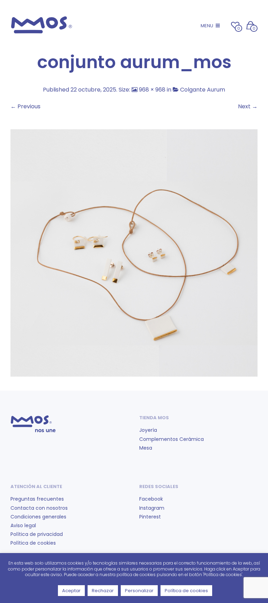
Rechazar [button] (103, 590)
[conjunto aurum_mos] (134, 252)
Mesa (145, 447)
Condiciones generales (38, 516)
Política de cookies (33, 542)
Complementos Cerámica (171, 439)
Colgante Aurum (202, 90)
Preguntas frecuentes (37, 498)
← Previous (25, 106)
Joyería (148, 430)
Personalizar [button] (139, 590)
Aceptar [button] (71, 590)
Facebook (151, 498)
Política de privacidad (36, 534)
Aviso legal (23, 525)
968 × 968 (152, 90)
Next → (248, 106)
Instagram (151, 507)
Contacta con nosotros (39, 507)
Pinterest (150, 516)
